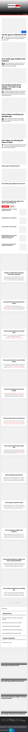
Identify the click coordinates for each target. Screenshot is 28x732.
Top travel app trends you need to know (14, 418)
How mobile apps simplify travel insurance (13, 183)
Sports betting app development (14, 475)
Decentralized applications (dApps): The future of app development (11, 87)
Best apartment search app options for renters (14, 302)
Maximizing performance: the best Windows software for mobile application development (9, 236)
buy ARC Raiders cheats (16, 367)
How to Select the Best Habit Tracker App (14, 446)
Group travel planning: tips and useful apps (14, 331)
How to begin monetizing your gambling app (14, 589)
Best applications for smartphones (9, 217)
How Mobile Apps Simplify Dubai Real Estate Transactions (9, 245)
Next (18, 602)
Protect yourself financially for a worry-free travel (14, 393)
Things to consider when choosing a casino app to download (14, 273)
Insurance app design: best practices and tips (14, 389)
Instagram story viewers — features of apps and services (9, 210)
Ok (10, 730)
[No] (14, 730)
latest (12, 206)
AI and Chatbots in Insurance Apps (9, 226)
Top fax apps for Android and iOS (14, 35)
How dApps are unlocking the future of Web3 (12, 141)
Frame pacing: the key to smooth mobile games (14, 360)
